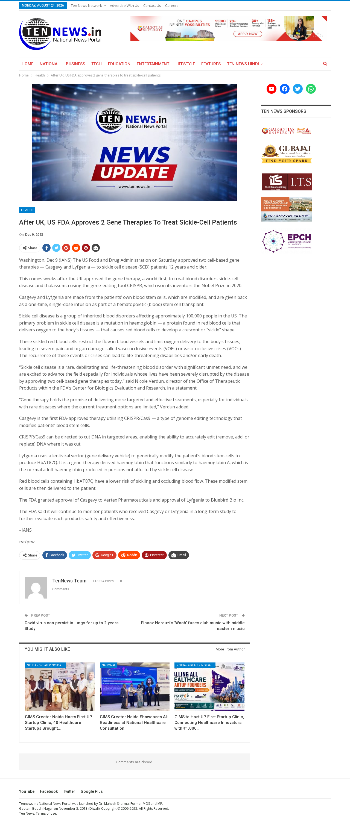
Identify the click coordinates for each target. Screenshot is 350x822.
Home (27, 63)
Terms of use (46, 813)
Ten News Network (86, 5)
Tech (96, 63)
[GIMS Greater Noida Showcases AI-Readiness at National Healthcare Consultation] (135, 686)
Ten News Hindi (243, 63)
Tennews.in (27, 803)
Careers (172, 5)
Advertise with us (124, 5)
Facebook (49, 791)
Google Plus (92, 791)
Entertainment (153, 63)
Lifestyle (185, 63)
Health (27, 210)
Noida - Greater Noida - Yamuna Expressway (46, 665)
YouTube (26, 791)
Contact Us (152, 5)
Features (211, 63)
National (50, 63)
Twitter (69, 791)
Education (119, 63)
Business (75, 63)
